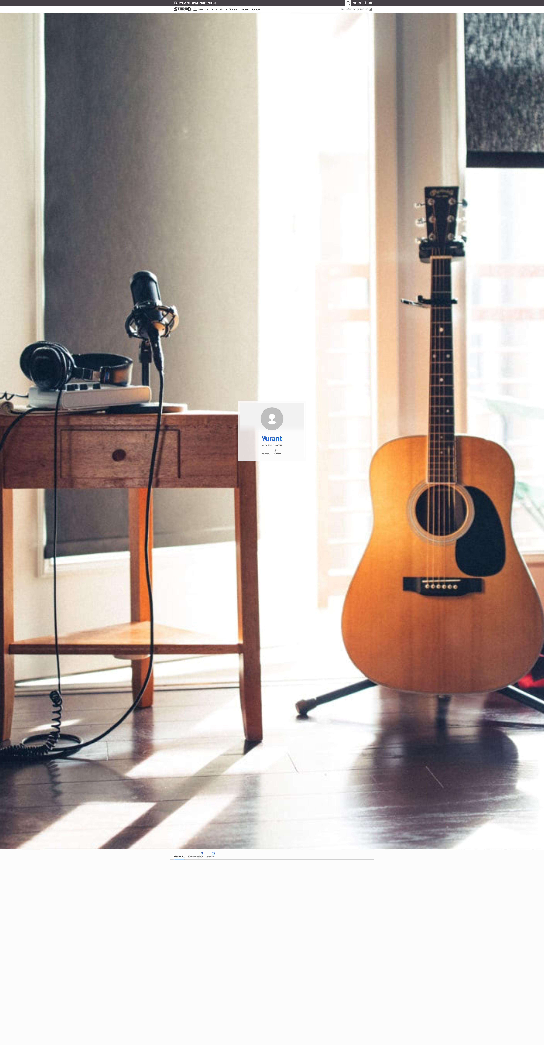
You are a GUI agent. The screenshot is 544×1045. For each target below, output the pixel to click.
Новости (203, 9)
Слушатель (265, 454)
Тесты (214, 9)
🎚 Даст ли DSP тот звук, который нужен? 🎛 (195, 2)
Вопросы (234, 9)
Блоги (223, 9)
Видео (245, 9)
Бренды (255, 9)
